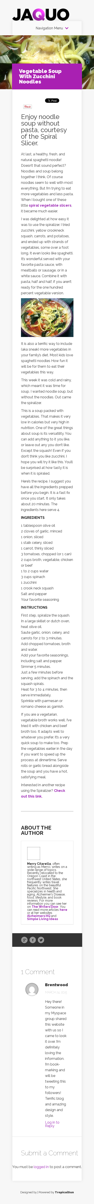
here (63, 909)
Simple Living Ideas (42, 919)
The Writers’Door (45, 906)
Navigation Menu (49, 28)
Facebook (32, 940)
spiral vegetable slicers (50, 205)
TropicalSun (64, 1192)
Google (24, 940)
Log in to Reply (52, 1124)
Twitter (41, 940)
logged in (41, 1167)
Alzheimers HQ (38, 916)
